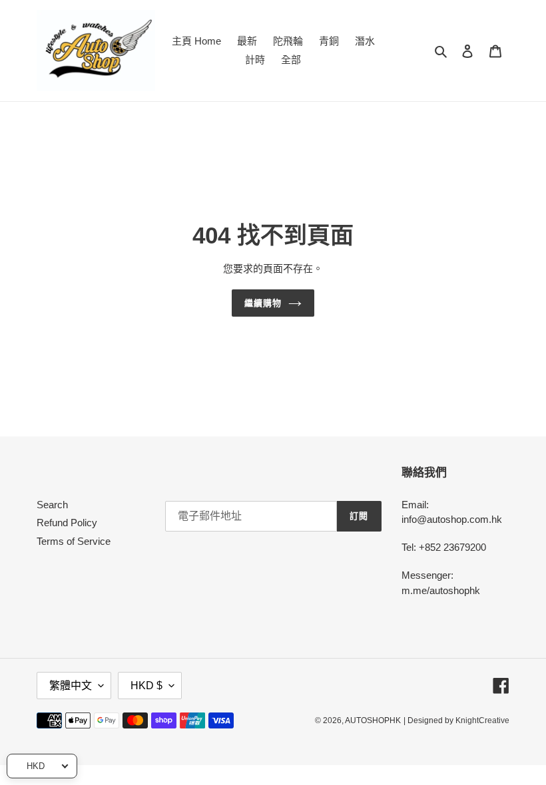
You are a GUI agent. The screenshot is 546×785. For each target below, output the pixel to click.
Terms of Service (74, 541)
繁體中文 (70, 685)
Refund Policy (67, 522)
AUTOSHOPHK (373, 720)
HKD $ (146, 685)
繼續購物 (263, 303)
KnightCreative (482, 720)
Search (52, 504)
